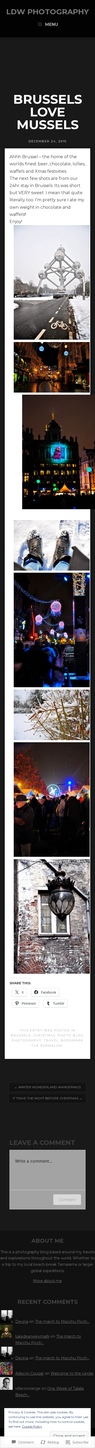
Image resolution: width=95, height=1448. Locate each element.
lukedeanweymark (32, 1336)
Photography (26, 1040)
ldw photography (47, 11)
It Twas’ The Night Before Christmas (47, 1098)
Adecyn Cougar (29, 1373)
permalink (51, 1046)
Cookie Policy (32, 1426)
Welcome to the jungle (72, 1373)
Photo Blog (70, 1035)
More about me (47, 1280)
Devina (21, 1321)
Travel (51, 1040)
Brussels (21, 1035)
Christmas (44, 1035)
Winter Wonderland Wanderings (47, 1087)
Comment (67, 1199)
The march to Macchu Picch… (62, 1321)
